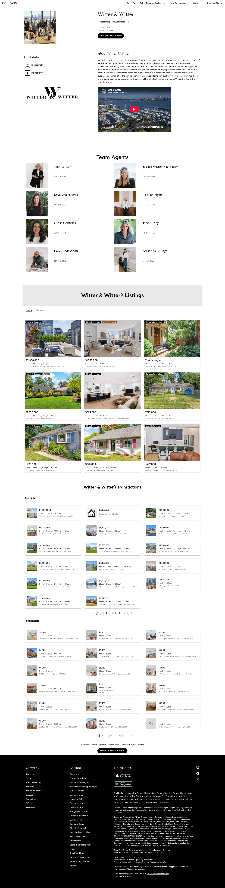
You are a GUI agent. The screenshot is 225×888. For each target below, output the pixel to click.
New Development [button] (178, 3)
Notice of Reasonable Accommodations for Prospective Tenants (140, 862)
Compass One (76, 795)
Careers (29, 795)
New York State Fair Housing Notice (128, 857)
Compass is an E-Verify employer (161, 796)
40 (127, 613)
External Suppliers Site (80, 857)
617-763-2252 (60, 261)
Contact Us (31, 799)
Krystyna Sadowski (67, 195)
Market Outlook (77, 790)
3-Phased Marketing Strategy (83, 786)
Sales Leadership (33, 782)
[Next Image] (78, 338)
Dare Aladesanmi (66, 251)
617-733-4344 (149, 205)
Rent (135, 3)
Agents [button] (196, 3)
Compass (85, 745)
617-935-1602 (148, 261)
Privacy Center (179, 793)
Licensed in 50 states (123, 876)
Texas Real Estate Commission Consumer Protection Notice (138, 852)
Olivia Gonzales (65, 223)
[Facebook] (197, 773)
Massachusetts (113, 745)
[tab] (29, 310)
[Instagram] (197, 767)
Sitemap (73, 865)
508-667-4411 (60, 233)
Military (73, 849)
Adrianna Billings (155, 251)
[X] (197, 779)
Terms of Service (164, 793)
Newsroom (30, 807)
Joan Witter (62, 167)
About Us (30, 774)
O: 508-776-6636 (105, 30)
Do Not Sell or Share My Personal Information (135, 793)
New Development (78, 836)
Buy (128, 3)
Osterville (125, 745)
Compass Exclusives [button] (155, 3)
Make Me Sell (76, 799)
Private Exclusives (78, 778)
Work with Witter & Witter (111, 36)
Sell (141, 3)
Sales (29, 310)
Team (28, 778)
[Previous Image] (28, 338)
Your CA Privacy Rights (181, 799)
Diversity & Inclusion (79, 828)
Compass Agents (98, 745)
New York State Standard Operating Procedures (133, 859)
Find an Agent (76, 807)
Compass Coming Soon (80, 782)
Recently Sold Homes (79, 861)
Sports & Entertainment (80, 845)
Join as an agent (33, 790)
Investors (30, 786)
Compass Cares (77, 824)
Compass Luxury (77, 803)
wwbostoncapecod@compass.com (113, 22)
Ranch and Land (77, 853)
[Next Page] (132, 613)
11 (126, 735)
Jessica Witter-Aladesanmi (161, 167)
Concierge (74, 774)
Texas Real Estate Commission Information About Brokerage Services (142, 850)
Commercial (75, 840)
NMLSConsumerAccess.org (158, 874)
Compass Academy (79, 815)
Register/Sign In (214, 3)
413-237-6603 (60, 205)
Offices (29, 803)
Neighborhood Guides (80, 832)
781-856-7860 (149, 233)
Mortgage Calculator (79, 811)
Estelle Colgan (152, 195)
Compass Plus (76, 820)
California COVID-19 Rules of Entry (149, 799)
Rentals (41, 310)
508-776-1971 (60, 176)
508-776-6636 (149, 176)
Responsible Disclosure (135, 796)
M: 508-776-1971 (105, 27)
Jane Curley (151, 223)
